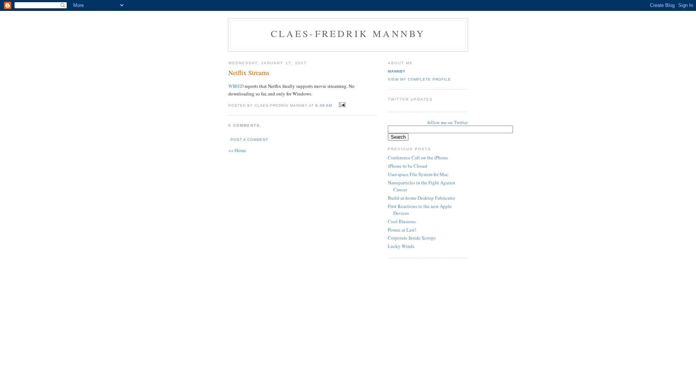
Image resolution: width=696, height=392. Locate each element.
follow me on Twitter (447, 122)
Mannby (397, 71)
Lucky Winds (401, 246)
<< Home (237, 150)
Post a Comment (249, 140)
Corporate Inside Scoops (412, 237)
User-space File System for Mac (418, 174)
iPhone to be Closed (407, 166)
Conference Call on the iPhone (418, 157)
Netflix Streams (248, 72)
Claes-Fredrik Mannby (348, 33)
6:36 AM (323, 105)
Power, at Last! (402, 229)
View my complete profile (419, 79)
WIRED (236, 86)
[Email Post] (341, 105)
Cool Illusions (402, 221)
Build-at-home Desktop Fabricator (421, 198)
